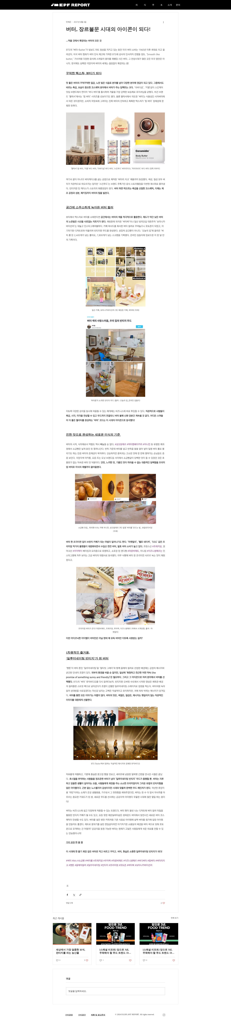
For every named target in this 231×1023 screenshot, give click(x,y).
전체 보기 (174, 918)
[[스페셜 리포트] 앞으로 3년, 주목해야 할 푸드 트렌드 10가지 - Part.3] (115, 934)
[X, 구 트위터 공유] (74, 895)
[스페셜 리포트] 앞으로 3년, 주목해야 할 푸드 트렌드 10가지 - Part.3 (115, 951)
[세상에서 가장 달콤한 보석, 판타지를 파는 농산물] (72, 934)
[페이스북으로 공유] (67, 895)
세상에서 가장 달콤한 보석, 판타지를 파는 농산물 (70, 951)
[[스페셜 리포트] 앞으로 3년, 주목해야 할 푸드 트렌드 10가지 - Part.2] (159, 934)
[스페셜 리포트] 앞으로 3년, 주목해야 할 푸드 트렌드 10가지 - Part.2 (158, 951)
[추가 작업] (163, 22)
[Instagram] (164, 1015)
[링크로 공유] (80, 895)
